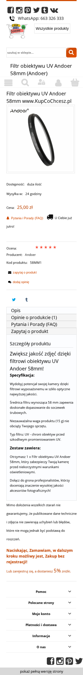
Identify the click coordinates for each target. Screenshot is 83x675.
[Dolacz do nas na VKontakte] (54, 11)
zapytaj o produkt (25, 272)
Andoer (30, 254)
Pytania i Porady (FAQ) (26, 218)
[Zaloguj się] (41, 82)
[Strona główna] (17, 31)
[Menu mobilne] (8, 83)
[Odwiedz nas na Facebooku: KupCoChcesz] (10, 11)
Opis (15, 310)
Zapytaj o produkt (29, 331)
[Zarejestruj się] (58, 83)
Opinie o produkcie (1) (34, 317)
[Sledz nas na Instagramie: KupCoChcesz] (19, 11)
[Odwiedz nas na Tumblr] (45, 11)
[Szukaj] (71, 52)
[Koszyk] (74, 82)
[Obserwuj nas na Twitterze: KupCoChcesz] (36, 11)
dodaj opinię (21, 282)
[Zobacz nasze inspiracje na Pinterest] (27, 11)
